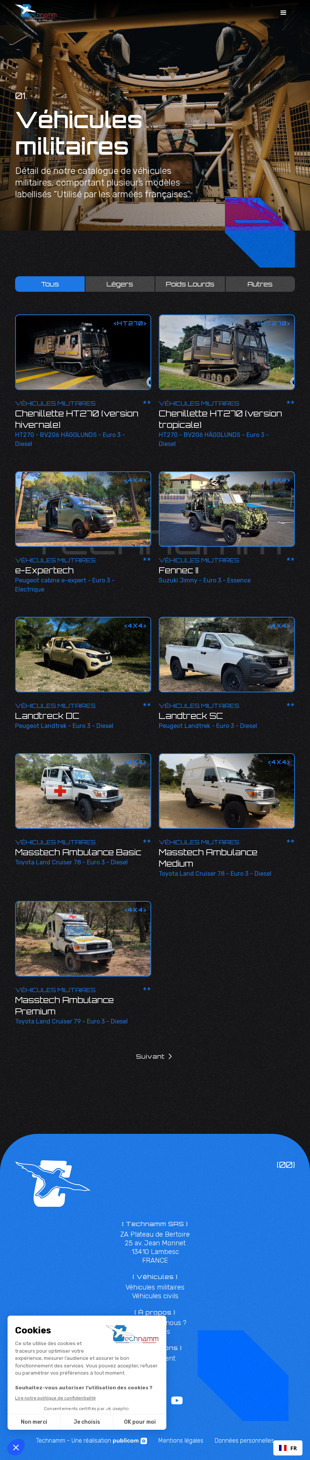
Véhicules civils (155, 1296)
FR (293, 1448)
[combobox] (287, 1447)
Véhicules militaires (155, 1287)
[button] (283, 13)
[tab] (50, 284)
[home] (36, 12)
